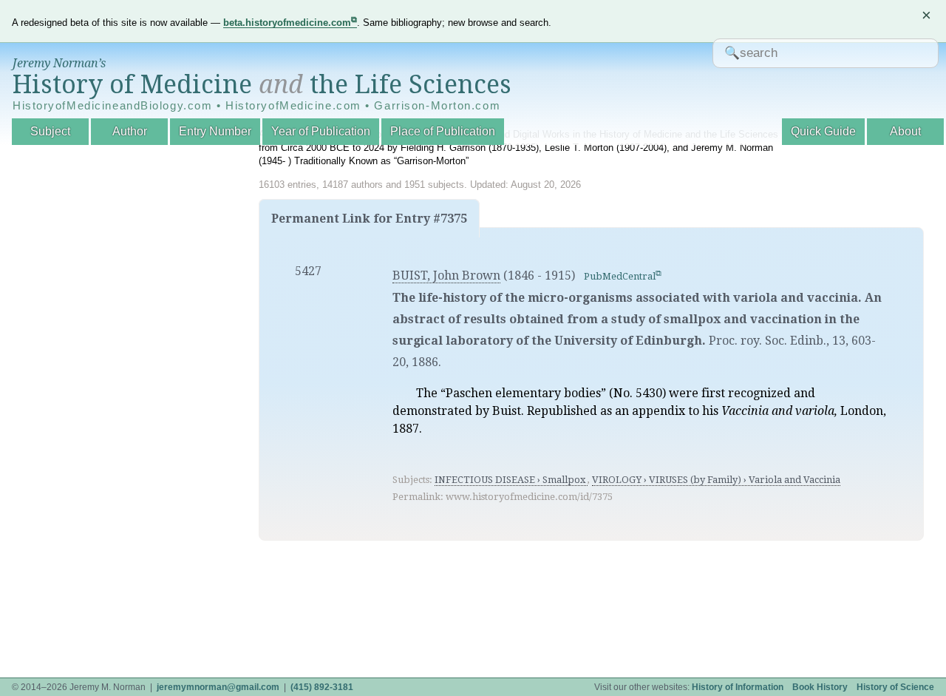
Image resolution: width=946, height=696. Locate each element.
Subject (50, 131)
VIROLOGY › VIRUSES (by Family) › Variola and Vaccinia (716, 479)
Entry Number (215, 131)
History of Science (895, 687)
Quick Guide (823, 131)
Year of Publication (320, 131)
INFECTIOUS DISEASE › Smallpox (511, 479)
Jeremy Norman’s (59, 63)
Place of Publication (442, 131)
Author (129, 131)
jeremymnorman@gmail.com (218, 687)
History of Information (737, 687)
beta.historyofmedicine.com (287, 22)
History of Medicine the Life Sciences (262, 84)
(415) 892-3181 (321, 687)
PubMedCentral (620, 276)
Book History (820, 687)
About (905, 131)
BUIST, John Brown (446, 275)
